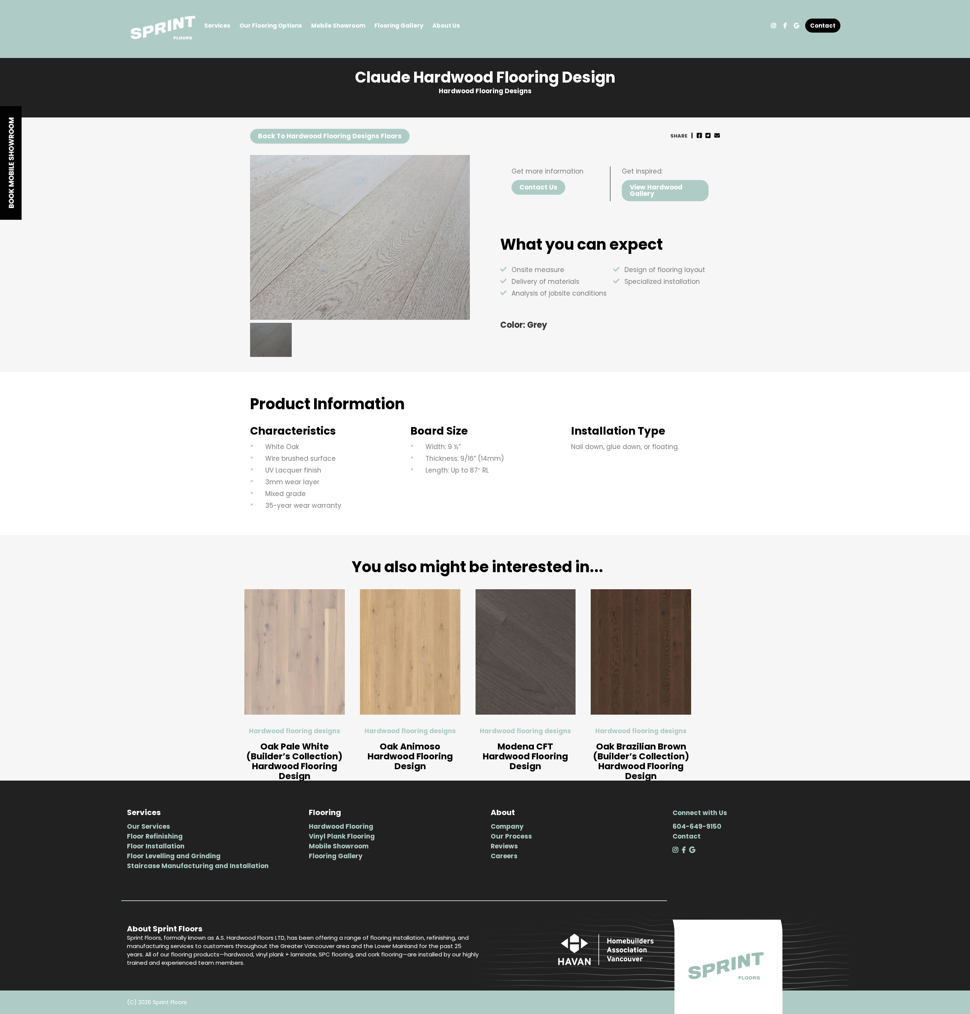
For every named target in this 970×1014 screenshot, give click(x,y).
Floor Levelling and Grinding (174, 856)
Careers (504, 856)
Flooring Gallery (398, 26)
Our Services (148, 826)
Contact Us (538, 187)
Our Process (511, 836)
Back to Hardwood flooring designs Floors (330, 136)
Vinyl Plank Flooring (342, 836)
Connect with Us (700, 812)
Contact (822, 26)
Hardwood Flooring (341, 826)
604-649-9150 (697, 826)
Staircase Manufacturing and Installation (198, 865)
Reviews (504, 846)
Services (217, 26)
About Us (446, 26)
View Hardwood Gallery (656, 190)
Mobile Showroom (338, 26)
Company (507, 826)
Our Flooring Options (270, 26)
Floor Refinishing (155, 836)
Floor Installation (156, 846)
